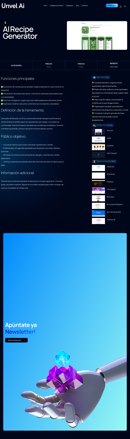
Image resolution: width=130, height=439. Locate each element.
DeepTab (110, 166)
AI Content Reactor (115, 204)
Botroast (110, 197)
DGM (109, 138)
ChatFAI (110, 145)
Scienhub (111, 174)
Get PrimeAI (112, 153)
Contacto (84, 5)
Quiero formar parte (14, 340)
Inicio (45, 5)
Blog (77, 5)
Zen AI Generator (114, 212)
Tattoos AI (111, 219)
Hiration (110, 182)
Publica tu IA (110, 5)
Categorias (69, 5)
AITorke (110, 130)
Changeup (111, 189)
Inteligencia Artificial (56, 5)
